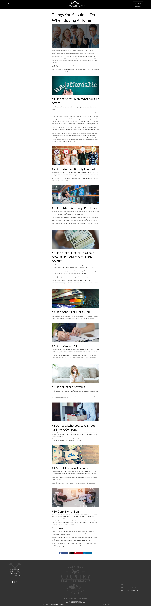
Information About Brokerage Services (75, 601)
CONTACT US (138, 3)
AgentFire (56, 604)
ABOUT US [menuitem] (65, 598)
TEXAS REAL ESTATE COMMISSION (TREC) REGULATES (75, 602)
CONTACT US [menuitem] (71, 598)
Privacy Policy (61, 604)
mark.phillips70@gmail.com (15, 576)
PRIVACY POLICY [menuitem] (84, 598)
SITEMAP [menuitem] (75, 598)
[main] (75, 284)
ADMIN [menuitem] (79, 598)
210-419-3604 (138, 6)
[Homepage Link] (75, 4)
